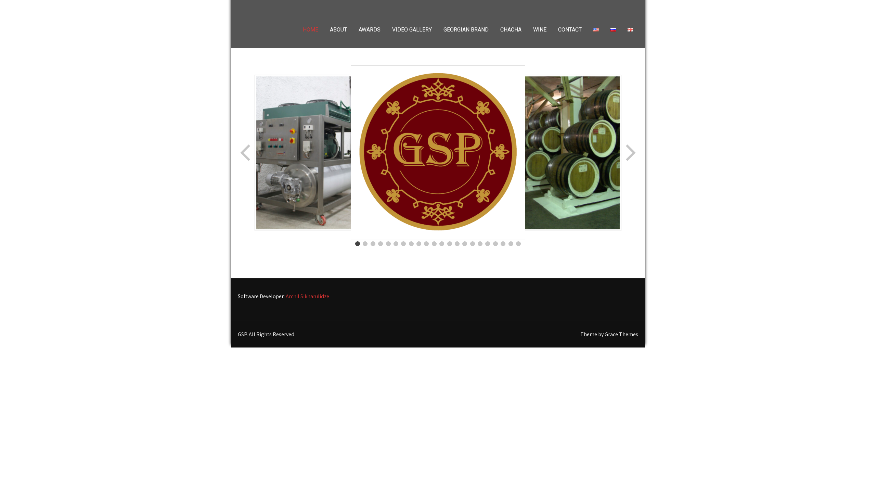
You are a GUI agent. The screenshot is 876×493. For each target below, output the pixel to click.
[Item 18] (487, 243)
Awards (370, 29)
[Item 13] (449, 243)
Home (310, 29)
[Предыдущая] (246, 152)
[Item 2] (365, 243)
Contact (570, 29)
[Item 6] (396, 243)
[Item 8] (411, 243)
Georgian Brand (466, 29)
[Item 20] (503, 243)
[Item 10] (426, 243)
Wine (539, 29)
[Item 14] (457, 243)
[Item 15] (464, 243)
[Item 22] (518, 243)
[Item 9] (418, 243)
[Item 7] (403, 243)
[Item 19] (495, 243)
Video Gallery (412, 29)
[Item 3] (373, 243)
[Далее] (630, 152)
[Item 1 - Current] (357, 243)
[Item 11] (434, 243)
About (338, 29)
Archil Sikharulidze (307, 296)
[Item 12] (441, 243)
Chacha (510, 29)
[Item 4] (380, 243)
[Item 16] (472, 243)
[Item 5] (388, 243)
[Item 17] (480, 243)
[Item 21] (510, 243)
